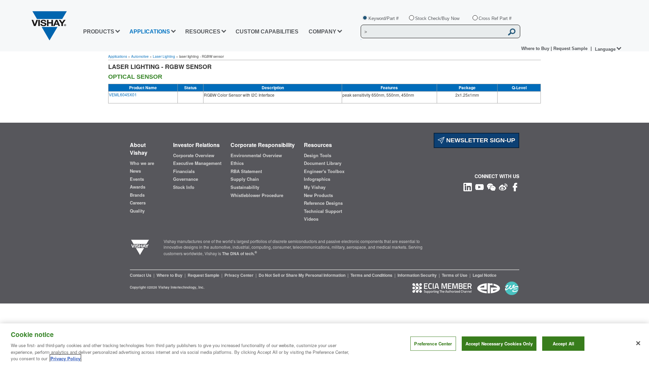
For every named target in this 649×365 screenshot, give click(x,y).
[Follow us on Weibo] (503, 186)
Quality (137, 211)
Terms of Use (455, 275)
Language (605, 49)
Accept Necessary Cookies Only (499, 343)
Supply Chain (245, 179)
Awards (137, 187)
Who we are (142, 163)
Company (322, 31)
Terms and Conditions (372, 275)
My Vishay (315, 187)
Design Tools (317, 155)
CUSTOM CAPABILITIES (267, 31)
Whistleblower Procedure (257, 195)
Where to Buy (536, 48)
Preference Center (433, 343)
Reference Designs (323, 203)
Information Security (418, 275)
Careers (138, 203)
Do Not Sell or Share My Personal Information (302, 275)
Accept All (563, 343)
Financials (184, 171)
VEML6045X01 (123, 94)
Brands (137, 195)
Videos (311, 219)
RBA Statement (246, 171)
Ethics (237, 163)
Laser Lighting (164, 56)
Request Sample (204, 275)
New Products (318, 195)
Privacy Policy (65, 358)
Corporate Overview (193, 155)
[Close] (638, 343)
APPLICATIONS (149, 31)
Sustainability (245, 187)
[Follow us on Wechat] (491, 186)
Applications (117, 56)
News (135, 171)
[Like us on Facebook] (515, 186)
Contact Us (141, 275)
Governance (185, 179)
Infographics (317, 179)
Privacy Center (239, 275)
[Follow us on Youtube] (479, 186)
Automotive (140, 56)
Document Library (322, 163)
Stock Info (183, 187)
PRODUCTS (98, 31)
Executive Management (197, 163)
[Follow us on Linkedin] (467, 186)
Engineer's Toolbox (324, 171)
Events (137, 179)
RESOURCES (202, 31)
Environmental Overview (256, 155)
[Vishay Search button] (512, 32)
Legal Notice (485, 275)
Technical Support (323, 211)
